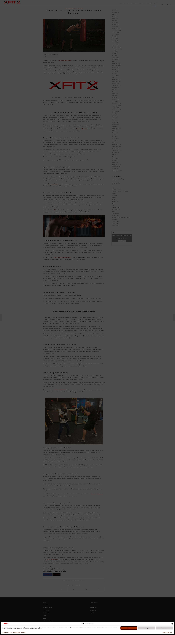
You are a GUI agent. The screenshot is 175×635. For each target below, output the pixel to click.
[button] (172, 623)
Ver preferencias (164, 628)
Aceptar (129, 628)
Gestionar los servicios (167, 632)
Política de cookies (5, 632)
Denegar (147, 628)
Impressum (23, 632)
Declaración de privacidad (15, 632)
